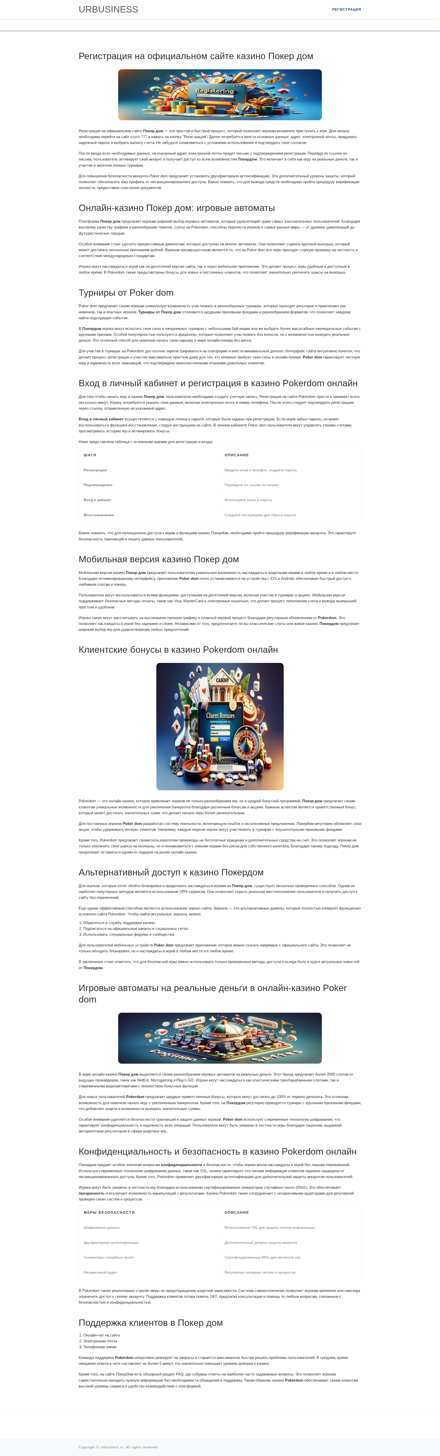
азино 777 (138, 137)
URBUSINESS (108, 9)
